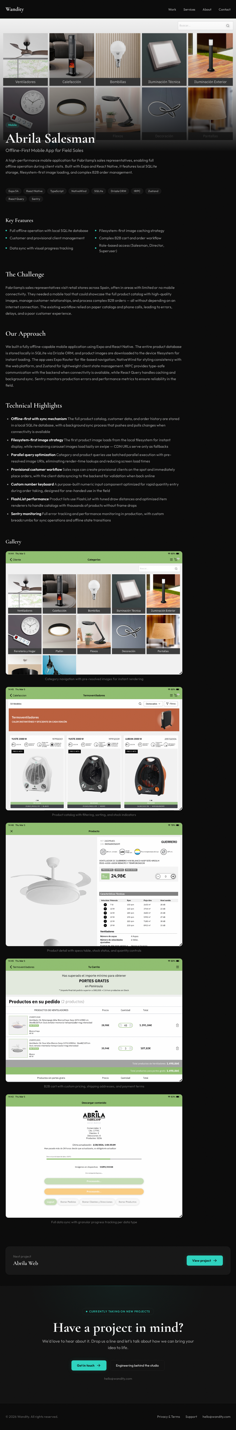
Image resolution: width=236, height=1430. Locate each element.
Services (189, 9)
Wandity (15, 9)
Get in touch (85, 1365)
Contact (224, 9)
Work (172, 9)
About (207, 9)
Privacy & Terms (168, 1417)
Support (191, 1417)
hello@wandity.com (216, 1417)
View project (201, 1260)
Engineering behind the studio (137, 1365)
